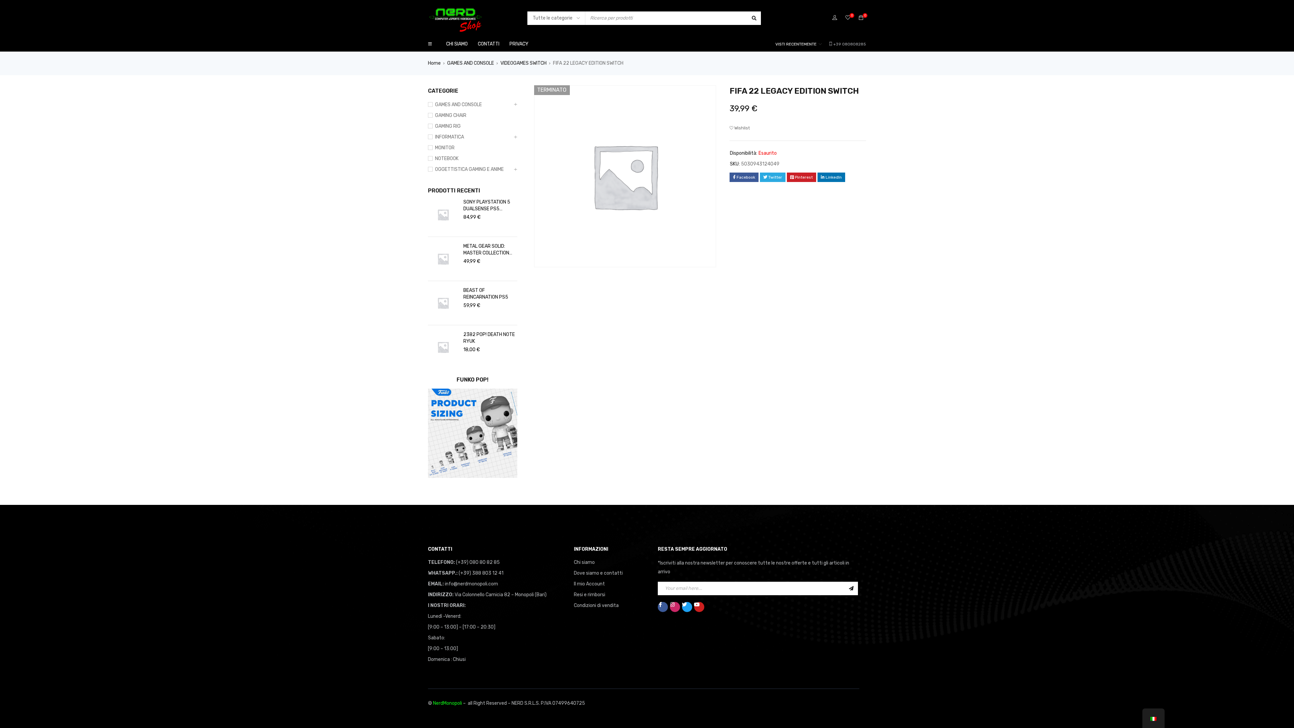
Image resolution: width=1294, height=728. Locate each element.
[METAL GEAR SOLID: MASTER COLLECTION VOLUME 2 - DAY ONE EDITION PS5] (443, 259)
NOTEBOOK (447, 158)
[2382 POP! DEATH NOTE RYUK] (443, 347)
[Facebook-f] (663, 607)
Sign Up (851, 588)
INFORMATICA (449, 137)
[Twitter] (687, 607)
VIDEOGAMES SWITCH (523, 63)
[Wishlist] (847, 18)
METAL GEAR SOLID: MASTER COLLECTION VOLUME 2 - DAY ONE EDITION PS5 (486, 249)
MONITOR (445, 148)
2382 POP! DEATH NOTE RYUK (489, 338)
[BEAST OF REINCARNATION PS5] (443, 303)
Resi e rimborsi (589, 595)
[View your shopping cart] (861, 18)
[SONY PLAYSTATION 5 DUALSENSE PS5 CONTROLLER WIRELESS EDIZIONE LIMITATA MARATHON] (443, 215)
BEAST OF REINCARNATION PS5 (485, 293)
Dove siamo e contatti (598, 573)
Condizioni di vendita (596, 605)
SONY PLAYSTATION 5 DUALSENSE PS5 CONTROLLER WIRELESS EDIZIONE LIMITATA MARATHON (489, 205)
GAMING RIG (448, 126)
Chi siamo (584, 562)
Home (434, 63)
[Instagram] (675, 607)
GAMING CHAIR (450, 115)
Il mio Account (589, 584)
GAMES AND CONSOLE (470, 63)
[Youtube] (699, 607)
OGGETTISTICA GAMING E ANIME (469, 169)
